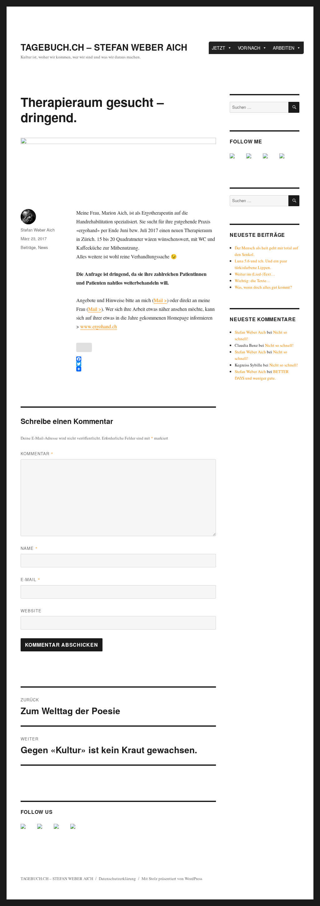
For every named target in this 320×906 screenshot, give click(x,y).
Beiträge (28, 247)
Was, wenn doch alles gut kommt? (263, 287)
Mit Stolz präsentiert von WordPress (172, 878)
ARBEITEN (283, 48)
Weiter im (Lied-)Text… (255, 274)
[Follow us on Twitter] (44, 831)
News (43, 247)
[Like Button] (84, 347)
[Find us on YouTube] (61, 831)
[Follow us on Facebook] (28, 831)
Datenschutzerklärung (117, 878)
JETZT (218, 48)
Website (31, 611)
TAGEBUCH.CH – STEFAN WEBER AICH (104, 47)
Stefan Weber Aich (38, 230)
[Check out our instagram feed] (77, 831)
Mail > (160, 300)
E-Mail (30, 579)
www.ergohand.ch (98, 326)
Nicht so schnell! (279, 345)
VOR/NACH (249, 48)
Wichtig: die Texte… (252, 280)
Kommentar (37, 453)
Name (29, 548)
